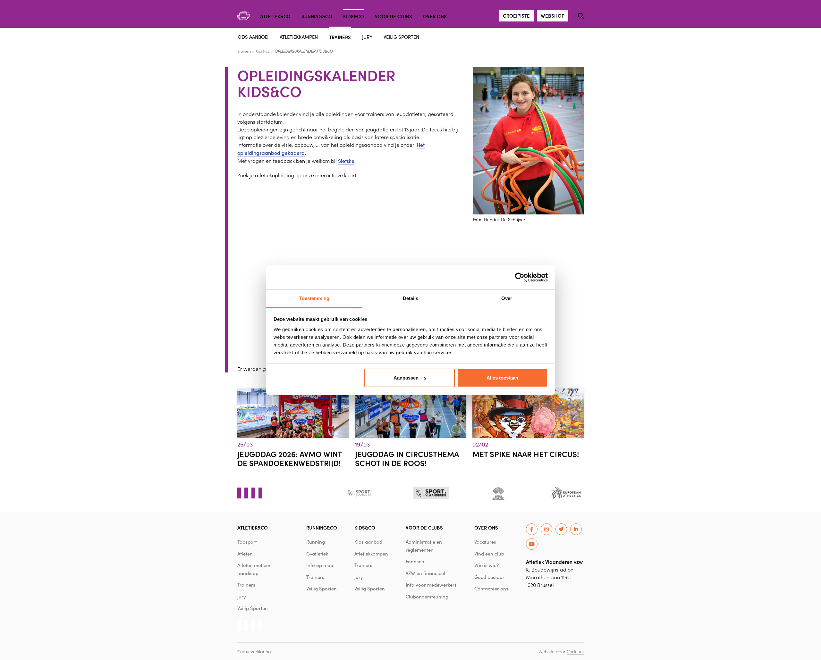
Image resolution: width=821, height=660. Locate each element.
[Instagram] (546, 529)
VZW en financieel (425, 573)
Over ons (435, 16)
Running (315, 542)
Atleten (245, 553)
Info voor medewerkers (431, 584)
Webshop (552, 15)
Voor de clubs (393, 16)
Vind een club (489, 553)
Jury (367, 37)
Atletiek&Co (275, 16)
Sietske (346, 160)
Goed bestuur (489, 577)
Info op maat (320, 565)
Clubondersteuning (427, 596)
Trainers (340, 37)
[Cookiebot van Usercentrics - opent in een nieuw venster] (520, 277)
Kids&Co (353, 16)
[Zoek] (581, 16)
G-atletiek (317, 553)
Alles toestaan (502, 377)
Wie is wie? (486, 565)
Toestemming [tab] (314, 298)
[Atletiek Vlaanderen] (243, 16)
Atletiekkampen (299, 37)
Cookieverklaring (254, 651)
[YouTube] (531, 544)
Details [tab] (411, 298)
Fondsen (415, 561)
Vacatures (485, 542)
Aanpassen (406, 377)
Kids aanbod (252, 37)
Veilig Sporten (401, 37)
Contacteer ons (491, 588)
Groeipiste (516, 15)
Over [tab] (506, 298)
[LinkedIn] (576, 529)
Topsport (247, 542)
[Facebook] (531, 529)
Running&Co (316, 16)
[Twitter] (561, 529)
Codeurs (575, 651)
